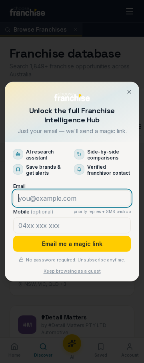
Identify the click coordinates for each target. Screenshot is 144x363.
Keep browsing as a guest (72, 271)
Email (19, 186)
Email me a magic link (72, 243)
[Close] (129, 92)
